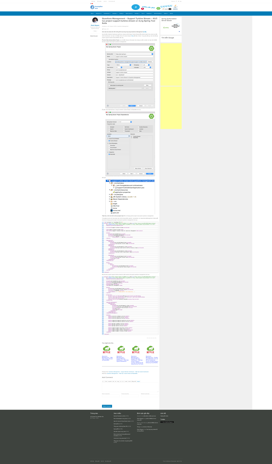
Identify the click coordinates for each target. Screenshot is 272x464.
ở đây (132, 36)
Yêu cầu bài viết (112, 1)
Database (149, 13)
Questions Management (122, 26)
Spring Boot (116, 423)
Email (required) (125, 393)
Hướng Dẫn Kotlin (164, 416)
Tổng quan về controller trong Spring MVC (123, 440)
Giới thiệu (93, 1)
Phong (138, 426)
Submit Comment (107, 406)
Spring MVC (116, 429)
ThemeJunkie (173, 461)
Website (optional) (145, 393)
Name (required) (106, 393)
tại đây (144, 32)
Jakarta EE (98, 13)
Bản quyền (99, 1)
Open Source (129, 13)
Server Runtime (157, 13)
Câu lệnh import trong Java (120, 431)
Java (92, 13)
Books (171, 13)
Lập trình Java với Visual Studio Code (122, 421)
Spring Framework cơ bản (119, 416)
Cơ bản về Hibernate (147, 426)
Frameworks (106, 13)
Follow (95, 31)
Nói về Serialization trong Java (120, 418)
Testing (121, 13)
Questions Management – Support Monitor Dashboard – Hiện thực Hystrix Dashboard (129, 371)
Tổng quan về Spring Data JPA (120, 426)
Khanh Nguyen (140, 418)
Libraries (114, 13)
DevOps (136, 13)
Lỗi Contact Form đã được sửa (96, 416)
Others (165, 13)
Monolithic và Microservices (150, 416)
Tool (142, 13)
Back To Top (179, 461)
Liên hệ (105, 1)
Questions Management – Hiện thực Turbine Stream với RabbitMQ (122, 373)
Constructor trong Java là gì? (120, 438)
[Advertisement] (171, 64)
